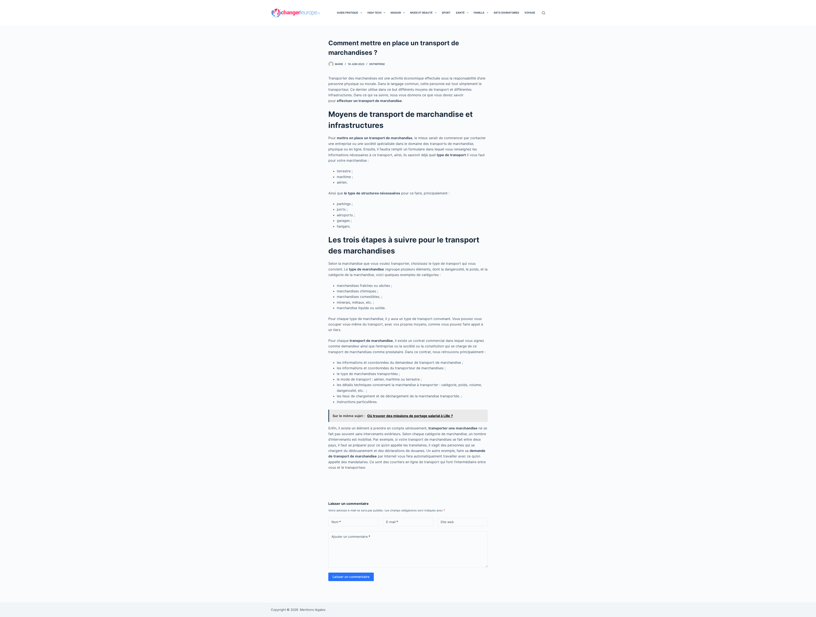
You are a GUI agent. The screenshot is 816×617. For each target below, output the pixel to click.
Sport (446, 12)
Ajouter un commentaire (351, 537)
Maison (396, 12)
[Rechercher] (543, 12)
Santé (460, 12)
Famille (479, 12)
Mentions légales (313, 610)
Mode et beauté (421, 12)
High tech (374, 12)
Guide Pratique (347, 12)
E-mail (392, 522)
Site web (447, 522)
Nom (336, 522)
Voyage (529, 12)
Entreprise (377, 64)
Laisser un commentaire (351, 577)
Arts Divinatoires (506, 12)
